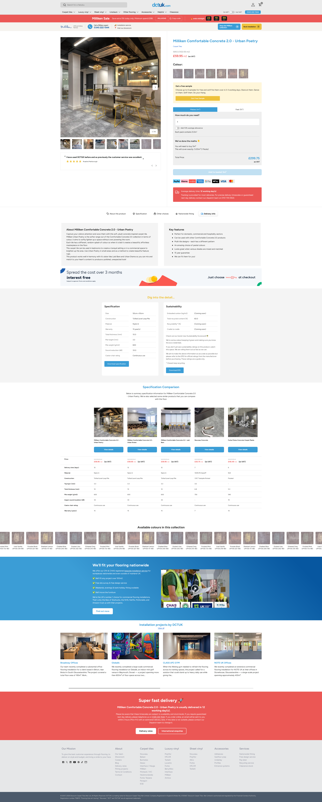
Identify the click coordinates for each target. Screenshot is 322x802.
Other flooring (129, 12)
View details (108, 449)
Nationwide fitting (247, 754)
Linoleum (113, 12)
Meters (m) (195, 109)
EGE (142, 784)
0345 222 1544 (253, 12)
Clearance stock (246, 766)
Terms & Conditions (123, 772)
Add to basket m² (217, 172)
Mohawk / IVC (146, 772)
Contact (118, 775)
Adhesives (218, 754)
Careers (118, 760)
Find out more (102, 611)
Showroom (119, 757)
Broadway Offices (69, 662)
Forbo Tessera (146, 778)
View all (161, 628)
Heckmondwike (146, 775)
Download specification (116, 364)
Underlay (218, 760)
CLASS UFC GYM (171, 662)
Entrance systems (222, 766)
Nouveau (144, 754)
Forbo (167, 766)
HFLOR (168, 757)
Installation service (122, 25)
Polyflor (168, 754)
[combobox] (93, 5)
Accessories (147, 12)
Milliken (143, 769)
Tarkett (168, 760)
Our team (119, 754)
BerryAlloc (169, 769)
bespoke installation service (136, 571)
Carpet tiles (67, 12)
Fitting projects (121, 769)
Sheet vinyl (99, 12)
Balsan (142, 757)
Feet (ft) (239, 109)
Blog (117, 763)
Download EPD (175, 370)
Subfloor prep (220, 757)
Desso (142, 763)
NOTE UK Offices (222, 662)
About (118, 748)
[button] (260, 5)
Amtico (168, 778)
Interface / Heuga (147, 766)
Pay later (243, 760)
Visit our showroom (122, 28)
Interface (168, 772)
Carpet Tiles (177, 46)
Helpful (161, 12)
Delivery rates (146, 731)
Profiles (217, 763)
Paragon (143, 781)
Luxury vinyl (83, 12)
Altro (192, 760)
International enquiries (172, 731)
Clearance (174, 12)
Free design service (247, 757)
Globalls (115, 662)
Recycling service (246, 763)
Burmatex (144, 760)
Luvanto (168, 763)
